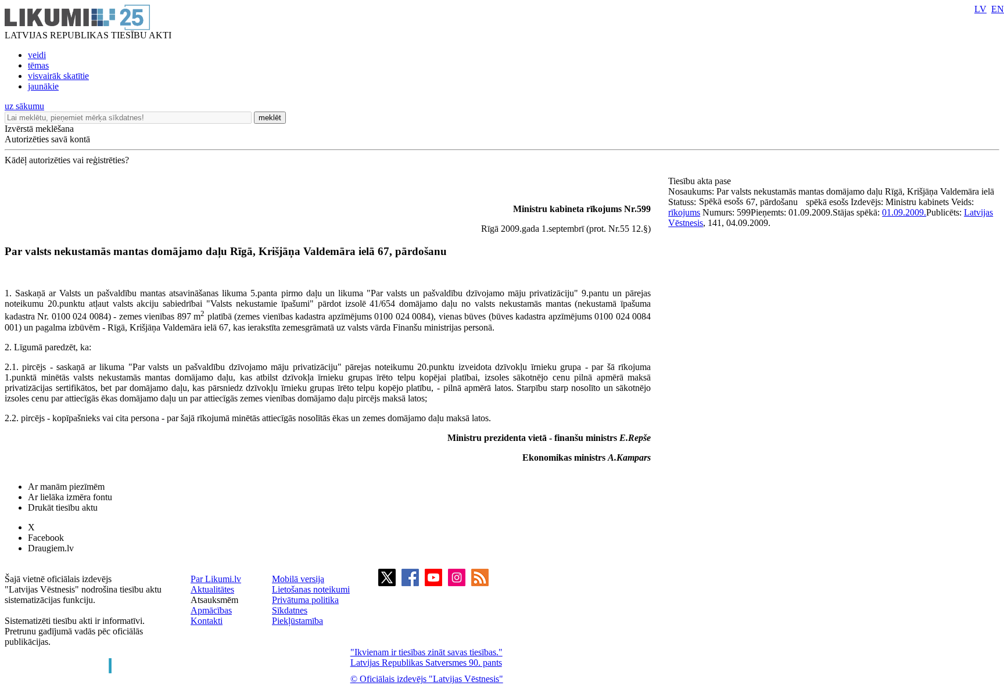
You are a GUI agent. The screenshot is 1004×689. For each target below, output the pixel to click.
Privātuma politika (305, 600)
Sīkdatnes (289, 610)
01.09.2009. (904, 212)
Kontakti (207, 621)
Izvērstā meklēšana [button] (39, 129)
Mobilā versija (298, 579)
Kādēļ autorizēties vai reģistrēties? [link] (67, 160)
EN (997, 9)
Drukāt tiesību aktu (63, 507)
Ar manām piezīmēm (66, 486)
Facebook (46, 538)
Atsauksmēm (214, 600)
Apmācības (211, 610)
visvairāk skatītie (58, 76)
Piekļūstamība (297, 621)
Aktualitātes (212, 589)
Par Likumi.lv (216, 579)
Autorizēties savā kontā (47, 139)
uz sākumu (24, 106)
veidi (37, 55)
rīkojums (684, 212)
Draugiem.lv (51, 548)
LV (980, 9)
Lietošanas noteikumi (311, 589)
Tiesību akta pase (700, 181)
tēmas (38, 65)
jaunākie (43, 86)
